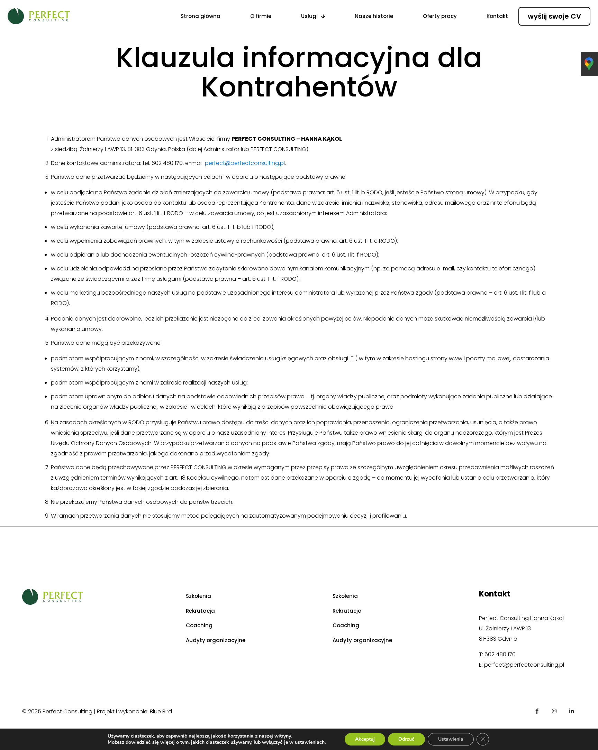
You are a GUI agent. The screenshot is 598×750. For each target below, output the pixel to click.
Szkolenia (198, 596)
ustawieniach (310, 742)
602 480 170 (500, 654)
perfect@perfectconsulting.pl (245, 163)
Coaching (199, 625)
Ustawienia (450, 739)
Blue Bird (161, 711)
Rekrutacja (200, 610)
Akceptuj (365, 739)
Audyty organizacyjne (215, 640)
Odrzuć (406, 739)
